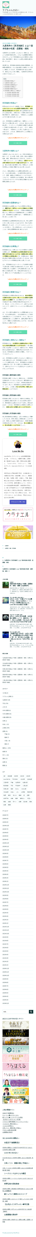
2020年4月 (5, 996)
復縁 (6, 737)
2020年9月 (5, 979)
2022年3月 (5, 916)
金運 (4, 762)
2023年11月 (6, 846)
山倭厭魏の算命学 (8, 1132)
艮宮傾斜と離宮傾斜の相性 (13, 92)
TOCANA (15, 779)
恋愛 (4, 731)
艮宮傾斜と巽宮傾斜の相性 (13, 94)
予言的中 (17, 785)
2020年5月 (5, 993)
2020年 (16, 776)
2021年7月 (5, 944)
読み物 (25, 801)
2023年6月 (5, 864)
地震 (4, 795)
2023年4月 (5, 871)
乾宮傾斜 (5, 785)
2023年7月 (5, 860)
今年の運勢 (6, 710)
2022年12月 (6, 885)
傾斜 (10, 548)
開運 (4, 765)
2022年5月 (5, 909)
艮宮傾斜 (14, 548)
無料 (16, 798)
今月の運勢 (6, 714)
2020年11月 (6, 972)
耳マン (4, 755)
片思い (6, 740)
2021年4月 (5, 954)
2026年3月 (5, 818)
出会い (4, 724)
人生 (4, 707)
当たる (15, 795)
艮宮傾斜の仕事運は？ (10, 86)
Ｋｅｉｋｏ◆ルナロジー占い (11, 1115)
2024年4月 (5, 839)
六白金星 (5, 792)
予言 (4, 703)
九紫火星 (25, 782)
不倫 (6, 734)
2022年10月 (6, 892)
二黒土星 (25, 785)
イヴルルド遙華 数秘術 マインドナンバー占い (15, 1121)
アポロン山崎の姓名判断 (9, 1130)
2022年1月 (5, 923)
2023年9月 (5, 853)
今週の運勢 (6, 717)
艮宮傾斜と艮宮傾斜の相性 (13, 96)
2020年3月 (5, 1000)
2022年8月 (5, 898)
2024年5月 (5, 836)
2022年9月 (5, 895)
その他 (4, 693)
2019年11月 (6, 1003)
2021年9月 (5, 937)
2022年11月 (6, 888)
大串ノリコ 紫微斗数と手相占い (12, 1128)
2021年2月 (5, 961)
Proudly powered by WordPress (11, 1233)
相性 (6, 744)
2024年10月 (6, 825)
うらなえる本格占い (8, 1126)
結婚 (4, 751)
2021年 (22, 776)
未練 (12, 798)
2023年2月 (5, 878)
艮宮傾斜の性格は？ (10, 81)
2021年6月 (5, 947)
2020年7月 (5, 986)
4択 (4, 776)
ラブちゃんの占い (11, 10)
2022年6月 (5, 905)
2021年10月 (6, 933)
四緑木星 (29, 792)
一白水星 (22, 779)
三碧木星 (5, 782)
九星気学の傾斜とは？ (10, 83)
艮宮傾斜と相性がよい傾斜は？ (13, 90)
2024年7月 (5, 829)
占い (18, 792)
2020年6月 (5, 989)
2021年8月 (5, 940)
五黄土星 (5, 789)
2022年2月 (5, 919)
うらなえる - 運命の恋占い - (10, 1123)
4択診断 (10, 776)
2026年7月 (5, 815)
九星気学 (7, 545)
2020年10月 (6, 975)
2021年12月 (6, 926)
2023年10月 (6, 850)
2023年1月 (5, 881)
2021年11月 (6, 930)
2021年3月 (5, 958)
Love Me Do (14, 43)
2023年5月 (5, 867)
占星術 (4, 728)
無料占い (5, 748)
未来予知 (5, 798)
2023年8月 (5, 857)
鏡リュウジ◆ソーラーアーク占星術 (13, 1117)
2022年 (28, 776)
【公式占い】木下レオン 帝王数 (11, 1119)
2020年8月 (5, 982)
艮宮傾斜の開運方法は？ (11, 88)
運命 (4, 758)
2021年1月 (5, 965)
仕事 (4, 721)
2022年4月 (5, 912)
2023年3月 (5, 874)
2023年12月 (6, 843)
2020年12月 (6, 968)
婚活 (9, 795)
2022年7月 (5, 902)
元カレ (17, 789)
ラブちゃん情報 (7, 696)
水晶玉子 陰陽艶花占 (8, 1113)
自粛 (20, 801)
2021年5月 (5, 951)
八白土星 (23, 789)
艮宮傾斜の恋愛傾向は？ (11, 85)
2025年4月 (5, 822)
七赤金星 (29, 779)
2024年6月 (5, 832)
